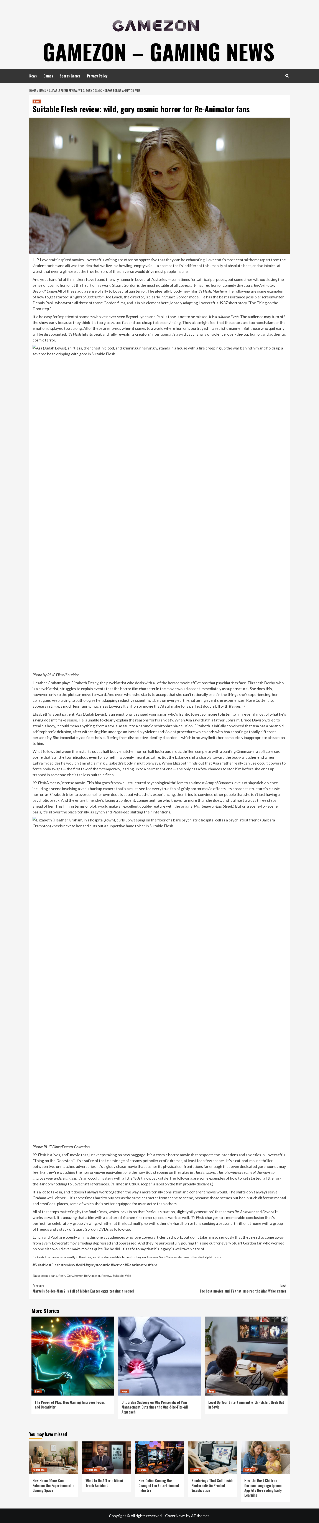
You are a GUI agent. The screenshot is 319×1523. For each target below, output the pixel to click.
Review (106, 1275)
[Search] (287, 75)
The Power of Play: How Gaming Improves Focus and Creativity (70, 1405)
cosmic (45, 1275)
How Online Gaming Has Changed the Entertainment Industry (158, 1485)
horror (78, 1275)
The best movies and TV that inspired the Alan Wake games (242, 1288)
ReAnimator (92, 1275)
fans (54, 1275)
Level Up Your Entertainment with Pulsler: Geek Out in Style (246, 1405)
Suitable (118, 1275)
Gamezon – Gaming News (159, 51)
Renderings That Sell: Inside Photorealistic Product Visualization (212, 1485)
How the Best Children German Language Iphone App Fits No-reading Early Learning (263, 1488)
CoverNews (175, 1515)
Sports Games (70, 76)
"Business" (39, 1469)
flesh (61, 1275)
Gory (70, 1275)
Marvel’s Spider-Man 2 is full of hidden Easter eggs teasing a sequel (83, 1288)
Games (48, 76)
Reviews (249, 1469)
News (33, 76)
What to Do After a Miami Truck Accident (104, 1483)
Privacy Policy (97, 76)
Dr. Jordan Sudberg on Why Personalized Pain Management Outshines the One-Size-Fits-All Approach (155, 1407)
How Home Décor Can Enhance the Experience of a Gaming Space (53, 1485)
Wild (128, 1275)
